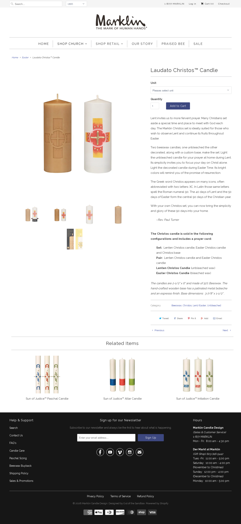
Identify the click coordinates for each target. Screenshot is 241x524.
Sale (198, 44)
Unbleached (214, 305)
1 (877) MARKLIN (174, 3)
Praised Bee (173, 44)
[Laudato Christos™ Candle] (78, 132)
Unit (153, 82)
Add (206, 318)
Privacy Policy (95, 496)
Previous (159, 330)
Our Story (142, 44)
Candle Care (16, 450)
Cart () (209, 3)
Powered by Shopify (157, 503)
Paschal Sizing (18, 458)
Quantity (156, 99)
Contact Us (16, 435)
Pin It (193, 318)
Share (180, 318)
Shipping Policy (18, 473)
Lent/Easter (199, 305)
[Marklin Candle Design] (120, 23)
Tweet (165, 318)
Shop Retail (108, 44)
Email (219, 318)
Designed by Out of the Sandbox (127, 503)
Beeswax (177, 305)
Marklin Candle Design (95, 503)
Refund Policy (145, 496)
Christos (187, 305)
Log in (192, 3)
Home (43, 44)
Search (13, 427)
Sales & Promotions (21, 480)
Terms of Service (120, 496)
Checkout (224, 3)
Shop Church (70, 44)
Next (226, 330)
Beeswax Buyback (20, 465)
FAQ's (12, 442)
